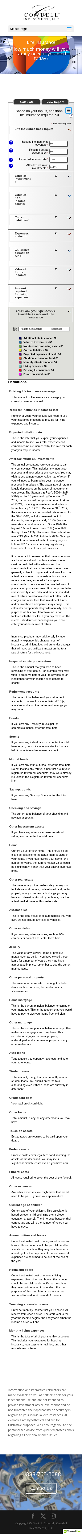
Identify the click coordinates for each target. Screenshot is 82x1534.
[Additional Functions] (68, 110)
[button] (41, 131)
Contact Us (41, 1488)
